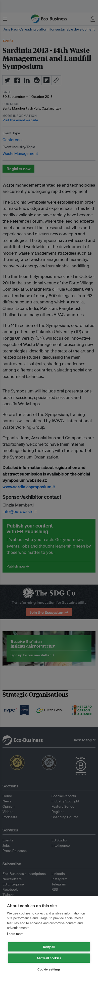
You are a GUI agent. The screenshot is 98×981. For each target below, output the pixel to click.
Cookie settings (49, 969)
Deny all (49, 947)
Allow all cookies (49, 958)
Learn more (15, 934)
